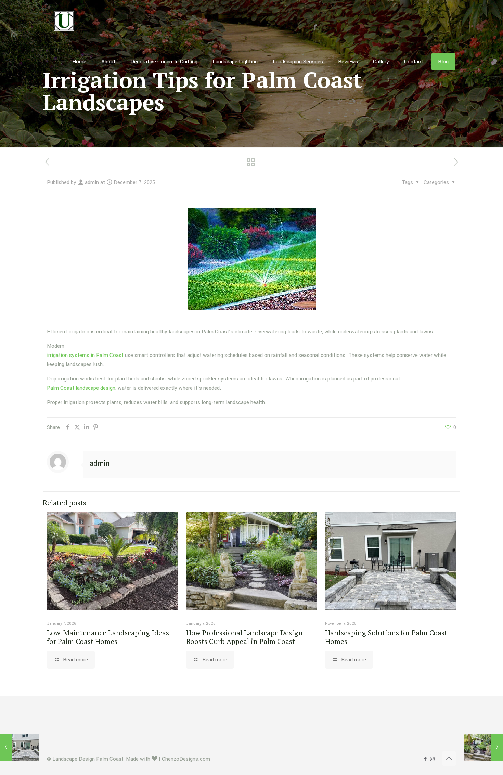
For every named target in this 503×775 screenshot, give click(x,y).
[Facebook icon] (425, 759)
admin (92, 182)
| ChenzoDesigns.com (184, 759)
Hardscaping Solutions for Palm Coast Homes (386, 637)
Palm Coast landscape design (81, 388)
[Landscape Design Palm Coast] (64, 20)
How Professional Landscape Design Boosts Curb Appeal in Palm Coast (244, 637)
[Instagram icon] (432, 759)
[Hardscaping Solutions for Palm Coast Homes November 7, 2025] (19, 747)
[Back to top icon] (449, 758)
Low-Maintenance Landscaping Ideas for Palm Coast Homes (108, 637)
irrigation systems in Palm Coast (85, 355)
